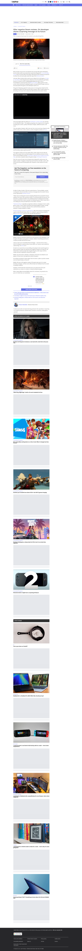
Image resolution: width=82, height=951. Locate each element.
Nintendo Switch (40, 76)
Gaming (15, 26)
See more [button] (30, 286)
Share (16, 68)
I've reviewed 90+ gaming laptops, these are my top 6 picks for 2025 (59, 153)
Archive (42, 941)
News (15, 34)
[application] (31, 106)
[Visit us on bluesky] (52, 2)
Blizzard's (33, 82)
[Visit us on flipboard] (56, 2)
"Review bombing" (17, 204)
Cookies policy (57, 938)
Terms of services (29, 180)
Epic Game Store (19, 213)
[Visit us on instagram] (54, 2)
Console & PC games (21, 26)
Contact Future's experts (32, 938)
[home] (13, 5)
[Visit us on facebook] (48, 2)
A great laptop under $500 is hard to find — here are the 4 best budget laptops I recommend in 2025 (59, 135)
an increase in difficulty (32, 155)
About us (29, 941)
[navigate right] (48, 63)
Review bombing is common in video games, (23, 210)
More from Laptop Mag (24, 63)
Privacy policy (43, 938)
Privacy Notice (17, 181)
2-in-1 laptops (24, 22)
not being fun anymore (41, 157)
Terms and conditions (18, 938)
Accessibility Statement (18, 941)
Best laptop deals (59, 22)
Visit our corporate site (57, 930)
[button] (68, 1)
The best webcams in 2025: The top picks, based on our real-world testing (60, 147)
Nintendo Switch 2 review (35, 22)
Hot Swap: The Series (48, 22)
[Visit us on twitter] (50, 2)
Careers (56, 941)
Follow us (40, 68)
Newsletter (47, 68)
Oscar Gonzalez (21, 33)
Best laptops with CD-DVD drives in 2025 (59, 158)
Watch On (16, 233)
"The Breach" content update (36, 121)
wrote (22, 245)
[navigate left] (14, 63)
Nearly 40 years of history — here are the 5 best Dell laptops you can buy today (60, 141)
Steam (45, 129)
